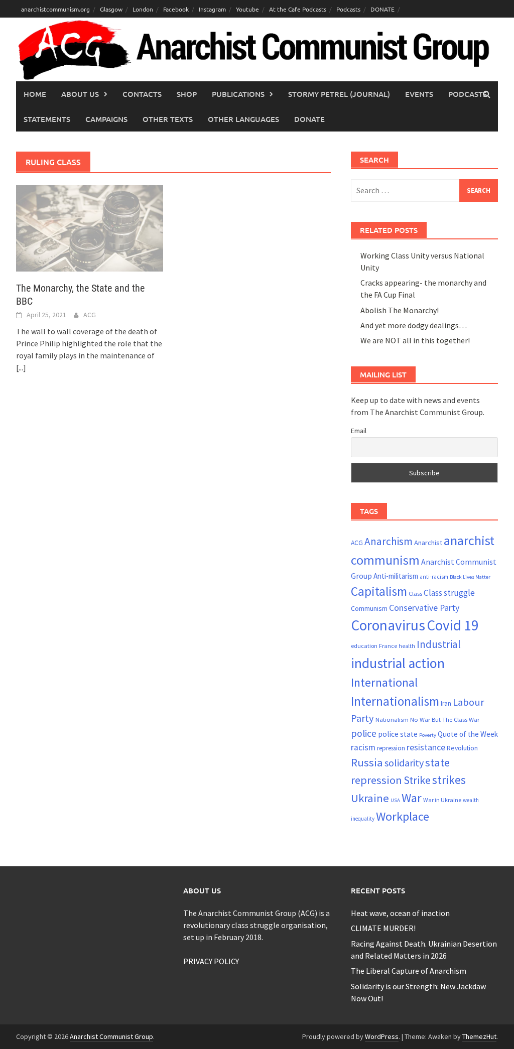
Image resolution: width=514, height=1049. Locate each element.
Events (419, 94)
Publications (238, 94)
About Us (80, 94)
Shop (187, 94)
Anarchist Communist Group (111, 1036)
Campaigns (106, 119)
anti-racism (434, 576)
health (407, 645)
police (363, 733)
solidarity (404, 762)
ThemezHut (479, 1036)
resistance (426, 747)
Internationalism (395, 701)
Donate (309, 119)
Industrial (439, 644)
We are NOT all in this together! (415, 340)
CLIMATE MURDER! (383, 928)
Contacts (142, 94)
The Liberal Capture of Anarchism (408, 971)
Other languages (243, 119)
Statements (47, 119)
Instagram (212, 9)
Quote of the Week (468, 734)
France (388, 645)
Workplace (402, 816)
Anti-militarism (395, 576)
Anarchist (428, 542)
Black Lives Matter (470, 577)
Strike (417, 780)
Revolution (462, 747)
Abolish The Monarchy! (399, 310)
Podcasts (348, 9)
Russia (367, 762)
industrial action (398, 663)
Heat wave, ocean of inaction (400, 913)
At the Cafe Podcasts (297, 9)
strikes (449, 779)
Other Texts (168, 119)
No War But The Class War (444, 719)
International (384, 682)
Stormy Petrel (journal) (339, 94)
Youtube (247, 9)
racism (363, 747)
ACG (89, 314)
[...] (21, 367)
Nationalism (392, 719)
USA (395, 800)
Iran (446, 703)
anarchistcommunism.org (55, 9)
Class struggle (449, 592)
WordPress (382, 1036)
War (412, 798)
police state (398, 734)
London (143, 9)
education (364, 645)
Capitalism (379, 591)
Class (415, 593)
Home (35, 94)
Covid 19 (452, 625)
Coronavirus (388, 625)
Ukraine (370, 798)
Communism (369, 608)
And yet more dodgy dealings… (413, 325)
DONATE (382, 9)
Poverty (427, 735)
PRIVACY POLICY (211, 961)
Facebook (176, 9)
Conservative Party (424, 607)
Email (358, 430)
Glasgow (111, 9)
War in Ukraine (442, 800)
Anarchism (388, 541)
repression (391, 748)
